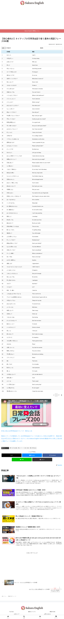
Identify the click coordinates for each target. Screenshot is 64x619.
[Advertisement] (32, 17)
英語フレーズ (6, 448)
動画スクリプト (32, 611)
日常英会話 (33, 448)
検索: (41, 48)
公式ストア (16, 614)
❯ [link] (61, 395)
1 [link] (56, 395)
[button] (42, 459)
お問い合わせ (47, 614)
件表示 (8, 48)
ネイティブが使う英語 (24, 448)
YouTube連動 (14, 448)
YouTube (11, 611)
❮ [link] (53, 395)
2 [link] (58, 395)
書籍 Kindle (52, 611)
